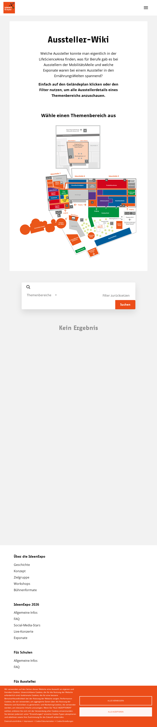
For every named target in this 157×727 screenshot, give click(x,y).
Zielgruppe (21, 577)
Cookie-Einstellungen (64, 721)
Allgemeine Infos (26, 612)
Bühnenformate (25, 590)
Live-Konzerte (23, 631)
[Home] (9, 7)
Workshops (22, 584)
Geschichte (22, 565)
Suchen (125, 304)
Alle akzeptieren (115, 712)
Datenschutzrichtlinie (12, 721)
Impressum (28, 721)
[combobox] (42, 295)
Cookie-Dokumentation (44, 721)
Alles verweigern (116, 701)
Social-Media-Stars (27, 625)
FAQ (17, 619)
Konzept (20, 571)
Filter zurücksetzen (116, 295)
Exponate (20, 638)
